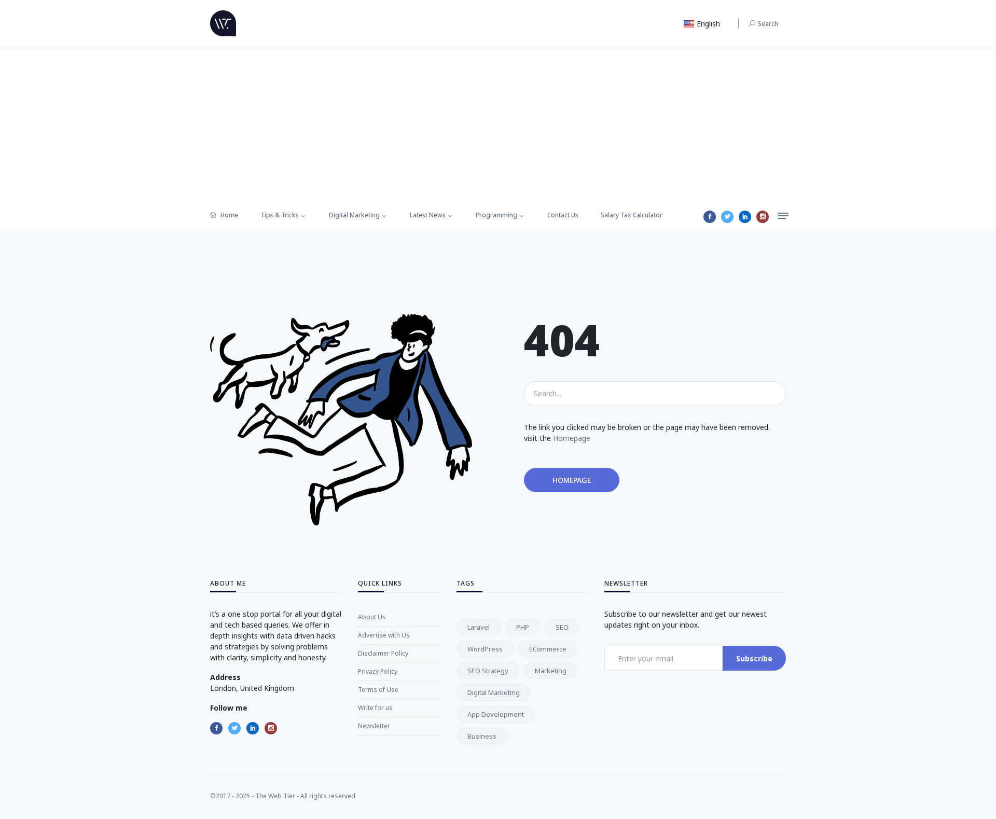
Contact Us (562, 215)
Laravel (478, 627)
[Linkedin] (745, 217)
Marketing (550, 670)
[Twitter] (727, 217)
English (707, 24)
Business (481, 736)
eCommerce (547, 649)
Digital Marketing (354, 215)
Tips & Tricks (279, 215)
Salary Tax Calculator (631, 215)
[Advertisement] (498, 125)
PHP (522, 627)
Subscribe (754, 658)
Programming (496, 215)
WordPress (485, 649)
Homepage (571, 438)
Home (228, 215)
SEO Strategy (487, 670)
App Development (495, 714)
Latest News (428, 215)
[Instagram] (762, 217)
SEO (562, 627)
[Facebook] (709, 217)
